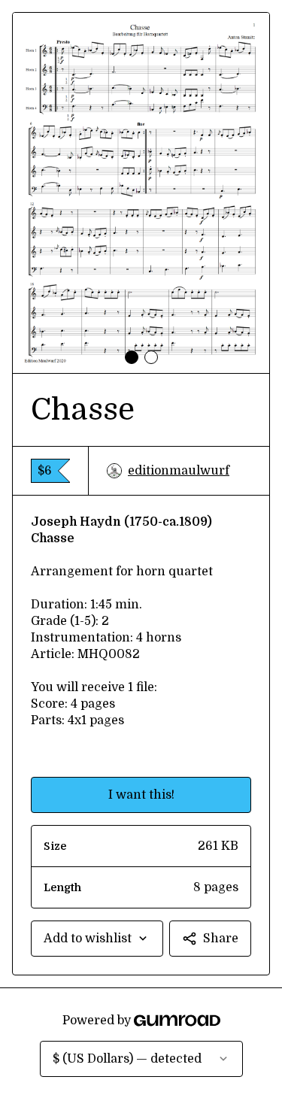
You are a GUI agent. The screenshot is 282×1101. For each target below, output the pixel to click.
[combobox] (97, 939)
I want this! (141, 795)
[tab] (131, 357)
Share (220, 938)
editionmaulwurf (178, 471)
